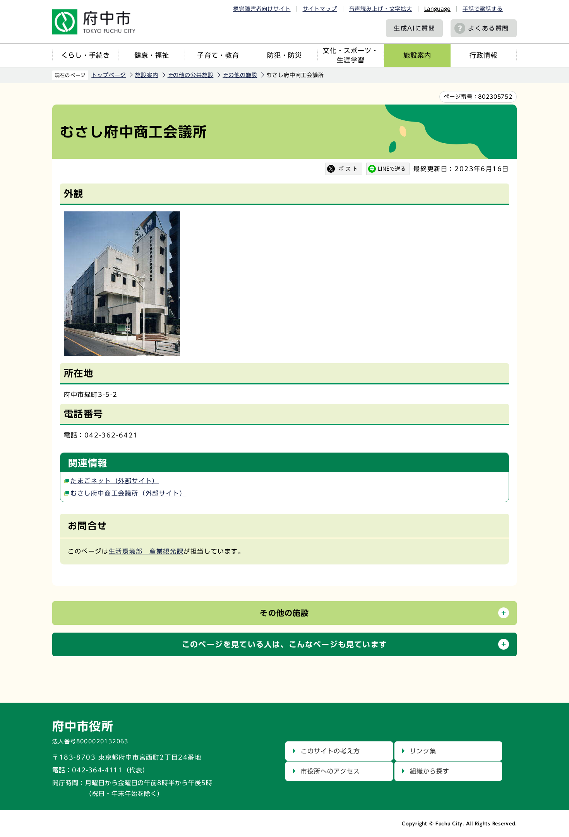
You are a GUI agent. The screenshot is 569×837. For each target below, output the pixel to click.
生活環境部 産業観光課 (146, 551)
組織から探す (429, 771)
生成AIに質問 (414, 28)
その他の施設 (240, 75)
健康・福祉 (151, 55)
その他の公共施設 (191, 75)
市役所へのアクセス (330, 771)
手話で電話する (483, 9)
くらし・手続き (85, 55)
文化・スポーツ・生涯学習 (351, 55)
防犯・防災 (284, 55)
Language (437, 9)
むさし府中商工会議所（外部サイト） (128, 493)
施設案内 (417, 55)
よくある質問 (488, 28)
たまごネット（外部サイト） (114, 481)
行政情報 (483, 55)
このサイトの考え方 (330, 751)
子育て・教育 (218, 55)
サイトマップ (320, 9)
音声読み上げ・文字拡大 (380, 9)
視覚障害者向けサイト (261, 9)
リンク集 (423, 751)
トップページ (108, 75)
